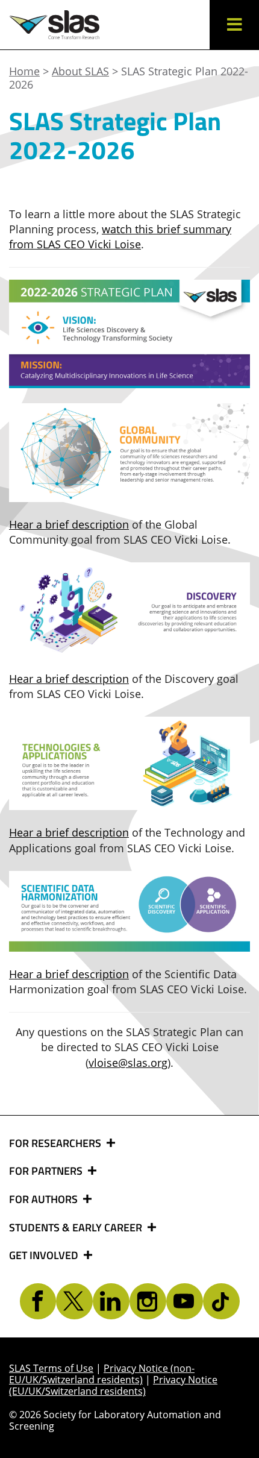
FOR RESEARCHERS (56, 1143)
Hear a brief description (69, 524)
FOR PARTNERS (47, 1171)
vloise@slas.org (128, 1062)
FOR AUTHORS (44, 1199)
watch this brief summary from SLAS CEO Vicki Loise (120, 236)
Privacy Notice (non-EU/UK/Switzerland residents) (102, 1374)
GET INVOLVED (45, 1255)
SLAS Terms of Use (51, 1368)
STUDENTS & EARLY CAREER (77, 1227)
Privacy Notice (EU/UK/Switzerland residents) (113, 1385)
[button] (234, 24)
